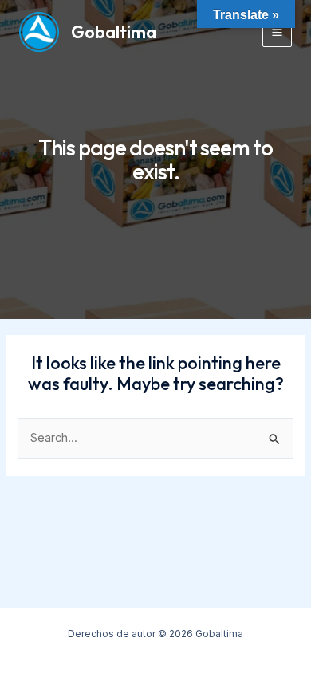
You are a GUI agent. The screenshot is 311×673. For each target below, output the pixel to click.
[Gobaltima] (39, 32)
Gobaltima (113, 32)
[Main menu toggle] (277, 31)
